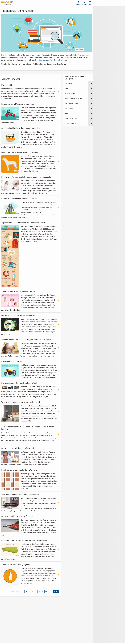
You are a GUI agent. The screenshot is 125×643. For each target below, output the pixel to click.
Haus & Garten (69, 93)
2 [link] (19, 591)
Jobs (66, 113)
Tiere (66, 88)
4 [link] (26, 591)
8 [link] (39, 591)
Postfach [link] (79, 4)
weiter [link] (56, 591)
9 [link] (42, 591)
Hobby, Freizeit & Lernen (73, 98)
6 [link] (32, 591)
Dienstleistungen (70, 118)
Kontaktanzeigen (70, 123)
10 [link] (46, 591)
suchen (84, 4)
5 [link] (29, 591)
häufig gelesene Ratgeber (47, 60)
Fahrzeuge (68, 83)
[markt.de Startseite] (7, 2)
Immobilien (68, 108)
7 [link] (36, 591)
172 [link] (51, 591)
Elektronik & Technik (71, 103)
